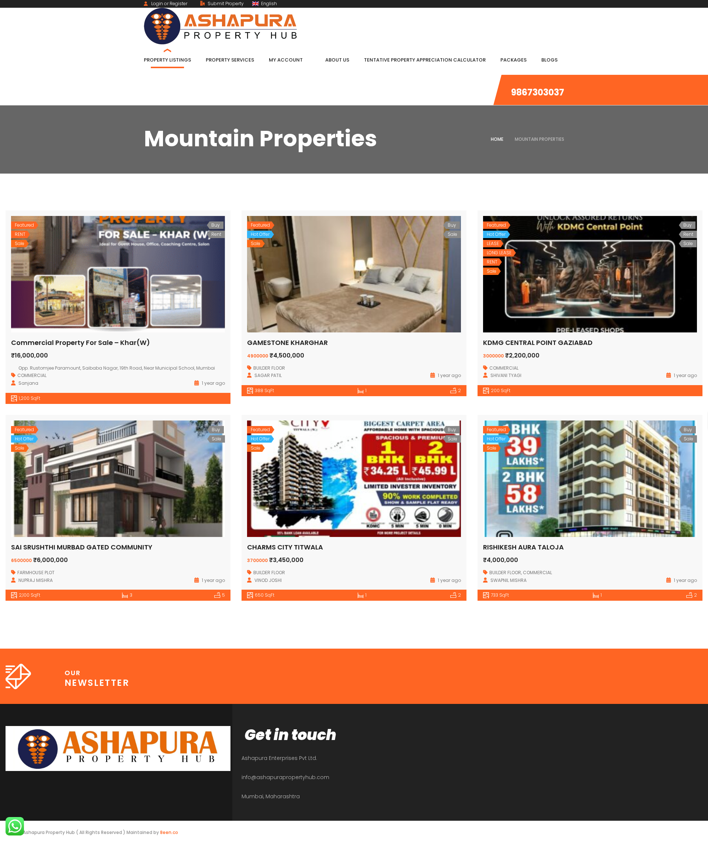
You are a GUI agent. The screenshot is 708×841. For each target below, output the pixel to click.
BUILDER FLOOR (269, 368)
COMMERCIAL (31, 375)
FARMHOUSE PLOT (36, 572)
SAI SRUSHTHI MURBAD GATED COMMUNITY (81, 547)
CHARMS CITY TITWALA (285, 547)
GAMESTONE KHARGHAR (287, 342)
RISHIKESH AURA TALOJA (523, 547)
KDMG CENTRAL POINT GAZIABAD (538, 342)
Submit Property (225, 3)
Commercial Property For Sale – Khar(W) (80, 342)
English (268, 3)
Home (497, 139)
